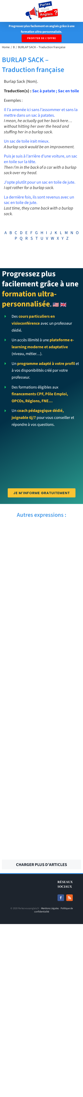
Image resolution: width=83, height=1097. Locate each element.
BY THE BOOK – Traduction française (62, 569)
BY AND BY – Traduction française (63, 668)
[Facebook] (61, 897)
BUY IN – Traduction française (63, 700)
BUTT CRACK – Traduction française (63, 772)
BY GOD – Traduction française (20, 635)
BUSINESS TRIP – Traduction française (63, 805)
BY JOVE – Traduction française (63, 602)
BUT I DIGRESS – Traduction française (20, 805)
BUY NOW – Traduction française (20, 700)
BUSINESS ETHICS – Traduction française (63, 838)
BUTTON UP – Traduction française (20, 733)
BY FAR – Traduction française (63, 635)
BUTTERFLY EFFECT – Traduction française (20, 772)
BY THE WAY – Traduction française (20, 536)
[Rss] (69, 897)
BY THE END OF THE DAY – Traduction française (20, 569)
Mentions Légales (50, 908)
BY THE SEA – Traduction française (62, 536)
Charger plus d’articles (41, 865)
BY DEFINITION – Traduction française (20, 668)
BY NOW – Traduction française (20, 602)
